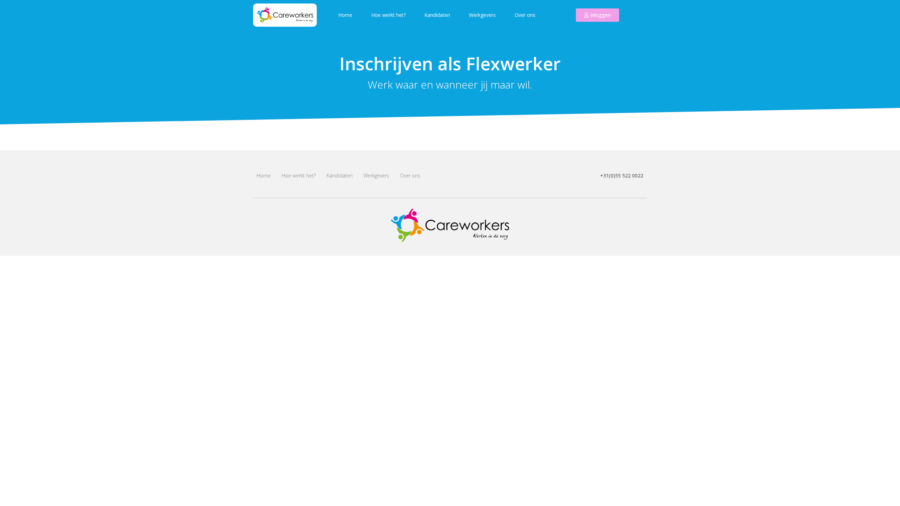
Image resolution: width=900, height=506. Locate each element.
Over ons (525, 15)
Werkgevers (482, 15)
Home (345, 15)
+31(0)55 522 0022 (621, 175)
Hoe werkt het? (388, 15)
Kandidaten (437, 15)
